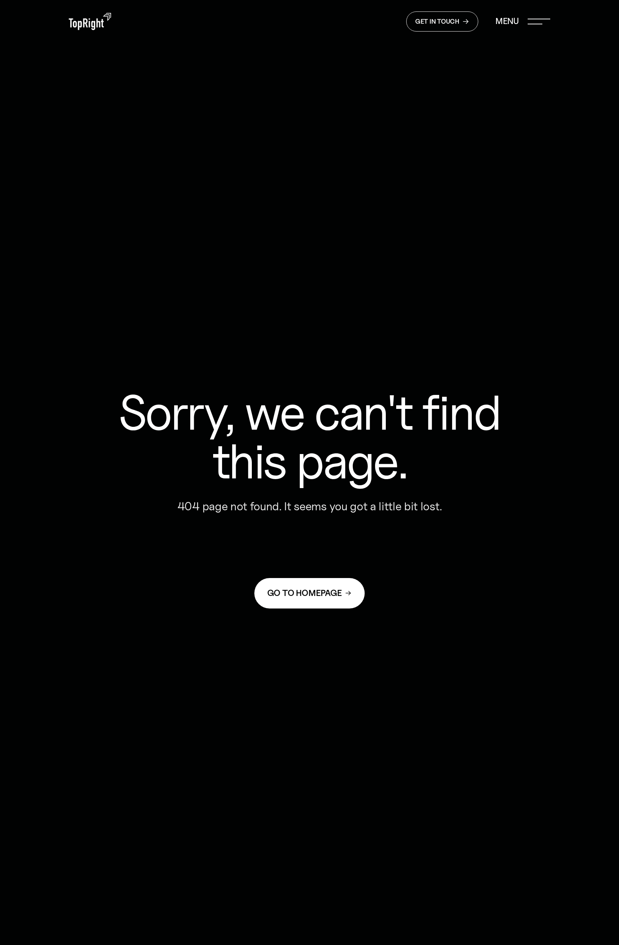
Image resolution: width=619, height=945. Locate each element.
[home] (90, 21)
